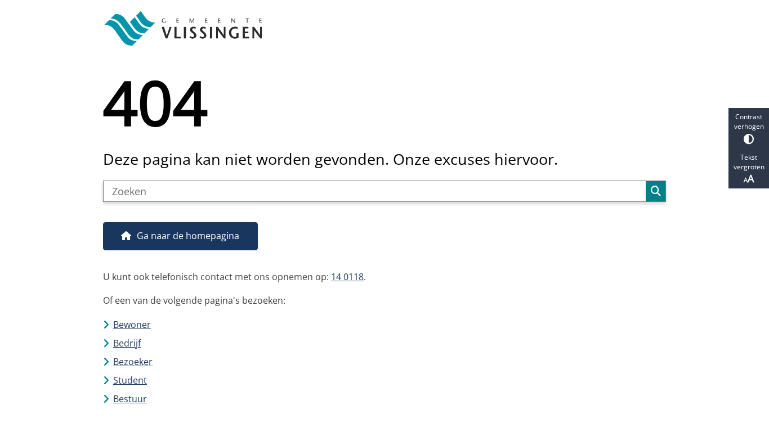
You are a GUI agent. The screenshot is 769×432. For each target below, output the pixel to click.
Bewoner (132, 324)
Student (130, 380)
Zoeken (655, 191)
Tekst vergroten (749, 162)
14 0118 (347, 277)
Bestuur (130, 399)
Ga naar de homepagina (188, 236)
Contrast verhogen (749, 121)
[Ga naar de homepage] (379, 28)
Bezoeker (133, 362)
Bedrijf (127, 343)
